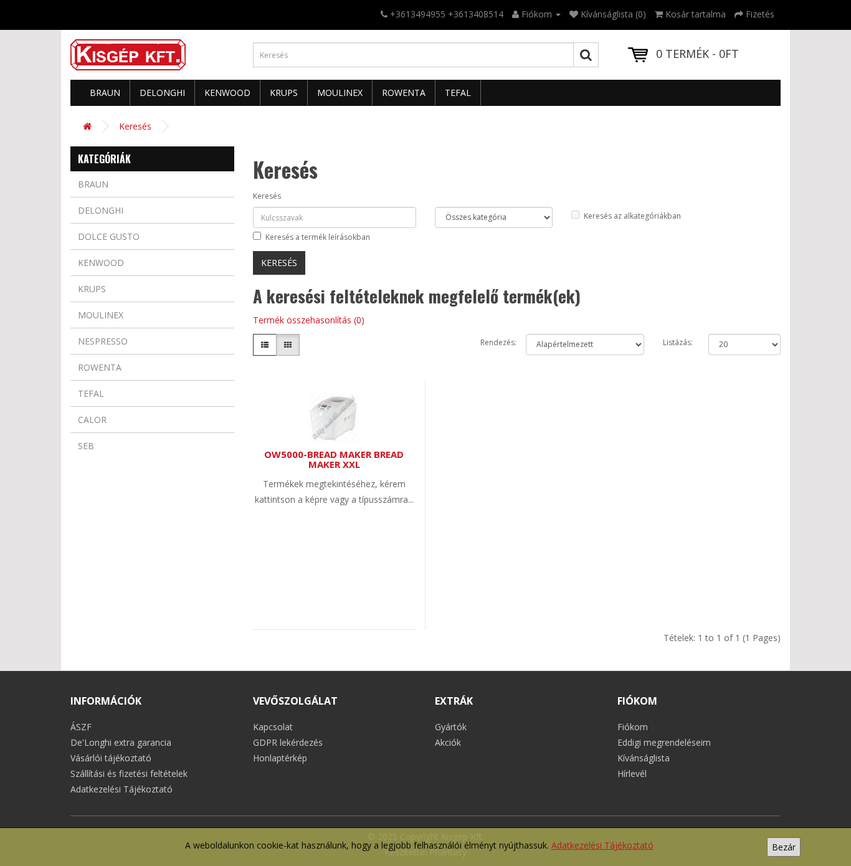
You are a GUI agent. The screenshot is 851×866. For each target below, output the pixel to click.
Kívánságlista (643, 758)
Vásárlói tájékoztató (110, 758)
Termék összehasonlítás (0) (308, 320)
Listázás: (676, 342)
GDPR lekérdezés (288, 742)
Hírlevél (632, 773)
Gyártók (451, 727)
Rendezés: (493, 342)
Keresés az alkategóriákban (632, 216)
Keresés (135, 126)
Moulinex (340, 92)
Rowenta (404, 92)
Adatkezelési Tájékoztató (602, 845)
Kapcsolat (273, 727)
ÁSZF (81, 727)
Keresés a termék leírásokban (317, 237)
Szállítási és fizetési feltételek (129, 773)
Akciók (448, 742)
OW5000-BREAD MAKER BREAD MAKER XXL (334, 459)
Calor (92, 420)
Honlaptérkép (280, 758)
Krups (284, 92)
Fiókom (632, 727)
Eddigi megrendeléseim (664, 742)
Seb (86, 446)
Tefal (458, 92)
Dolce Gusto (109, 236)
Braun (105, 92)
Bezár (784, 847)
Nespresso (103, 341)
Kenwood (227, 92)
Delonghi (162, 92)
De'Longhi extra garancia (120, 742)
